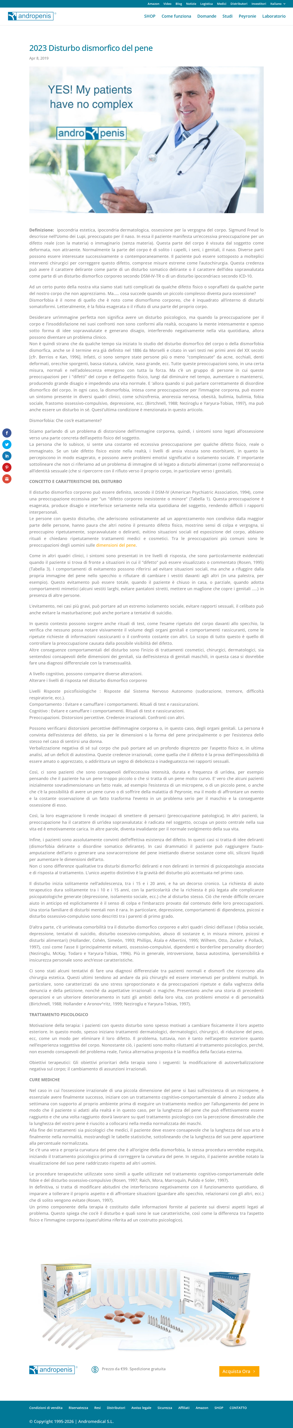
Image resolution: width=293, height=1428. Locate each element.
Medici (221, 4)
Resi (97, 1408)
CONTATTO (238, 1408)
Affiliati (184, 1408)
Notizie (191, 4)
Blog (179, 4)
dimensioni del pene (116, 545)
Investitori (259, 4)
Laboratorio (274, 16)
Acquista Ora (236, 1371)
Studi (227, 16)
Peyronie (247, 16)
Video (167, 4)
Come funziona (176, 16)
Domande (206, 16)
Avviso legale (141, 1408)
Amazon (153, 4)
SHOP (149, 16)
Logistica (206, 4)
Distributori (239, 4)
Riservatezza (78, 1408)
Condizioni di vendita (45, 1408)
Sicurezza (164, 1408)
